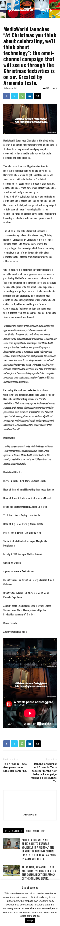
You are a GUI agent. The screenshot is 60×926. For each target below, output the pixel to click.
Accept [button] (30, 921)
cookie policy (30, 912)
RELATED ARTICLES (13, 831)
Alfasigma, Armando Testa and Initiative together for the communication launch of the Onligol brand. (39, 872)
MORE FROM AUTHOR (35, 831)
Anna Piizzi (30, 814)
